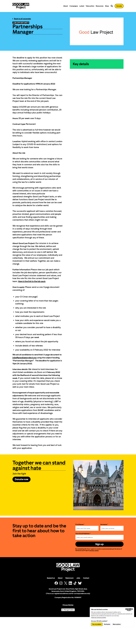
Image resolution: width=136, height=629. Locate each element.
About (65, 6)
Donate (119, 6)
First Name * (79, 524)
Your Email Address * (82, 533)
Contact (86, 578)
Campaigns (73, 6)
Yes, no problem (96, 624)
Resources (99, 6)
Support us (51, 578)
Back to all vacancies (22, 19)
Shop (107, 6)
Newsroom (69, 578)
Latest (81, 6)
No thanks (107, 624)
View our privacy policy (98, 617)
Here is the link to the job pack (31, 281)
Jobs (78, 578)
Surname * (104, 524)
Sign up (99, 544)
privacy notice (94, 550)
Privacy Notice (68, 605)
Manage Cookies (69, 610)
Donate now (21, 479)
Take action (90, 6)
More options (117, 624)
